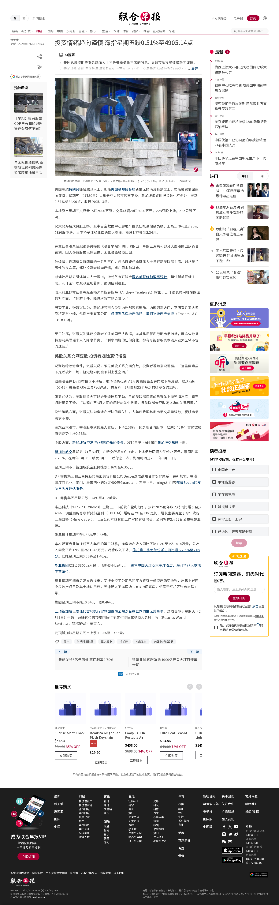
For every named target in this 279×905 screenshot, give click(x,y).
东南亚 (71, 31)
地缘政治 (141, 641)
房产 (81, 821)
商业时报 (119, 873)
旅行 (131, 813)
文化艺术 (133, 817)
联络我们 (251, 804)
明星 (106, 826)
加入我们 (228, 819)
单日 (245, 176)
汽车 (156, 813)
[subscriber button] (265, 18)
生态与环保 (135, 833)
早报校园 (158, 829)
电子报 (238, 18)
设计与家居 (135, 841)
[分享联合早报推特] (230, 826)
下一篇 (194, 651)
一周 (260, 176)
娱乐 (93, 31)
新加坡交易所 (168, 442)
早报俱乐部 (219, 18)
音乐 (106, 834)
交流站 (108, 809)
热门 (156, 833)
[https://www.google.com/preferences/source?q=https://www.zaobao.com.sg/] (259, 875)
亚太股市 (106, 641)
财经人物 (84, 837)
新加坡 (26, 31)
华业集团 (62, 565)
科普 (156, 809)
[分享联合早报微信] (224, 841)
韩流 (106, 838)
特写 (131, 805)
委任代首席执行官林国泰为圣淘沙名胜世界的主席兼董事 (120, 611)
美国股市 (84, 825)
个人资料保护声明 (56, 873)
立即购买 (66, 755)
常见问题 (251, 796)
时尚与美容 (135, 837)
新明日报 (38, 18)
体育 (126, 31)
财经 (39, 31)
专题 (171, 31)
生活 (105, 31)
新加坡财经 (85, 805)
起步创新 (84, 833)
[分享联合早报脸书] (224, 826)
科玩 (156, 805)
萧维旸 (14, 40)
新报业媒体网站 (19, 873)
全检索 (74, 873)
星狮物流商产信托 (160, 313)
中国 (60, 31)
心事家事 (158, 817)
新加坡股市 (85, 801)
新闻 (181, 809)
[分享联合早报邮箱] (230, 841)
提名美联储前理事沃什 (149, 276)
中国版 (208, 826)
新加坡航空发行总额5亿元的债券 (98, 442)
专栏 (131, 825)
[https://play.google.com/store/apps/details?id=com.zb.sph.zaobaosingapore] (232, 860)
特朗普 (74, 189)
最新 (15, 31)
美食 (131, 809)
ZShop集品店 (89, 873)
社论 (106, 801)
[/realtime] (227, 52)
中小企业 (84, 829)
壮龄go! (133, 801)
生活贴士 (158, 837)
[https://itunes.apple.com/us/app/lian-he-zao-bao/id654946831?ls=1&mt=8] (232, 850)
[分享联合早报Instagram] (224, 834)
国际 (51, 31)
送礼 (106, 842)
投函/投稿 (252, 811)
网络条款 (37, 873)
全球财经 (84, 809)
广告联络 (228, 811)
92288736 (255, 863)
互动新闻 (159, 31)
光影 (156, 801)
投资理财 (84, 817)
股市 (66, 641)
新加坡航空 (63, 451)
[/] (139, 18)
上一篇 (62, 651)
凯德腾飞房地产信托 (127, 313)
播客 (146, 31)
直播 (181, 825)
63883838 (252, 843)
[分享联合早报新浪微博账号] (236, 834)
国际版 (208, 819)
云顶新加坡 (63, 611)
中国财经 (84, 813)
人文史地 (133, 821)
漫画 (106, 813)
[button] (265, 18)
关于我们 (228, 796)
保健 (116, 31)
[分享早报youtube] (236, 826)
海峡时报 (105, 873)
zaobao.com (39, 897)
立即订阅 (28, 856)
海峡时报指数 (85, 641)
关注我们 (228, 804)
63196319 (252, 835)
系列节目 (183, 821)
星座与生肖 (160, 841)
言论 (82, 31)
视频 (135, 31)
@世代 (132, 829)
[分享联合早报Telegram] (230, 834)
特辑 (156, 825)
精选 (156, 821)
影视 (106, 830)
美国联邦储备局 (123, 189)
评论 (106, 805)
